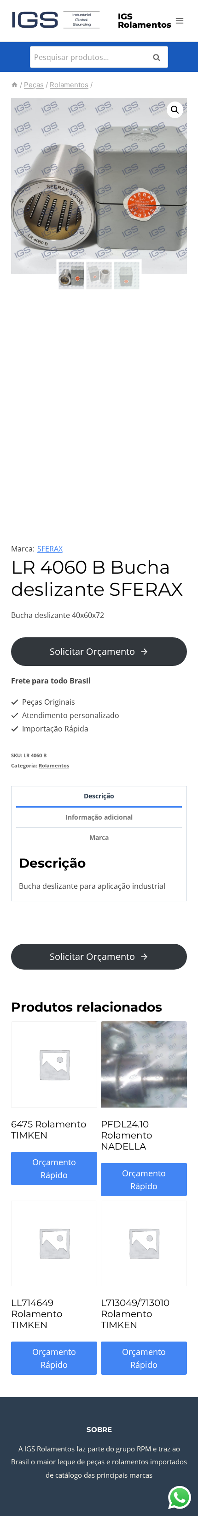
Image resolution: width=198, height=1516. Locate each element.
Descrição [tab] (99, 795)
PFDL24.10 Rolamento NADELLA (126, 1135)
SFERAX (50, 549)
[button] (175, 110)
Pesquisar (159, 57)
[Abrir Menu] (179, 20)
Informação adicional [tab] (99, 817)
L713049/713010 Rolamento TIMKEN (135, 1313)
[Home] (14, 84)
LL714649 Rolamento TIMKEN (37, 1313)
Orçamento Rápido (54, 1168)
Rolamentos (54, 765)
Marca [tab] (99, 837)
